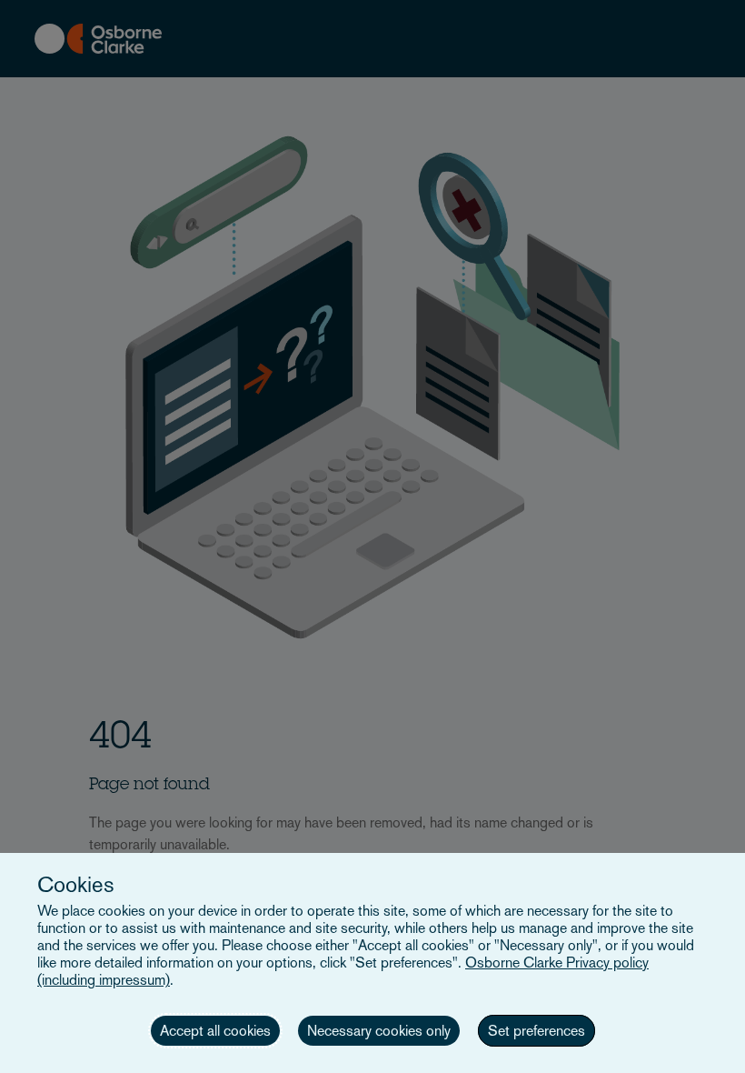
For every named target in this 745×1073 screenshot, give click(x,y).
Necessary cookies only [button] (379, 1030)
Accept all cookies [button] (215, 1030)
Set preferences (536, 1030)
